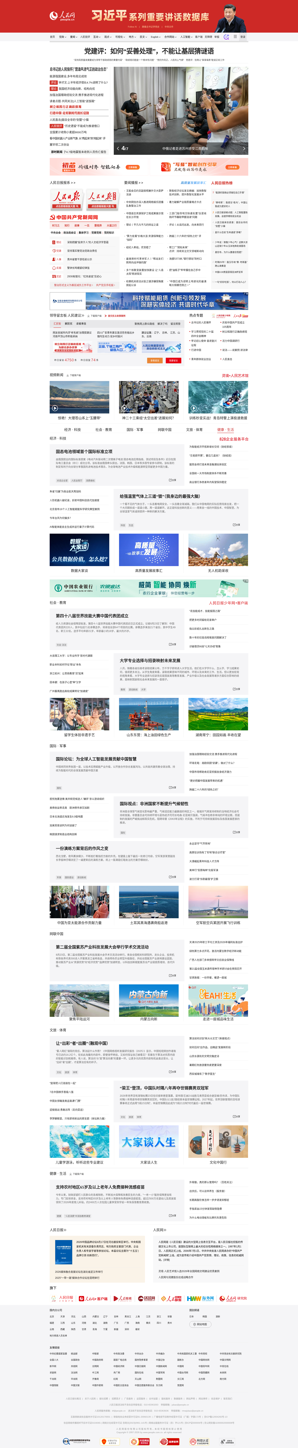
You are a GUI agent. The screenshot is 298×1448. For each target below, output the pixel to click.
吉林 (116, 1316)
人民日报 (56, 1230)
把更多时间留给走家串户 (203, 620)
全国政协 (75, 1360)
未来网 (223, 1372)
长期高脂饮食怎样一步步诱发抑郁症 (209, 1200)
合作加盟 (153, 1398)
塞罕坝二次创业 (59, 144)
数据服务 (178, 1398)
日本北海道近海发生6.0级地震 (66, 816)
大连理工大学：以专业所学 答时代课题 (71, 655)
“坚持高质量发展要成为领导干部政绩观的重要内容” (98, 60)
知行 (67, 225)
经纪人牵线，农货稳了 (138, 247)
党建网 (180, 1385)
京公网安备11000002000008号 (219, 1423)
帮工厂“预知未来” (178, 247)
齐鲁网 (95, 1379)
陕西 (73, 1329)
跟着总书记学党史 (150, 26)
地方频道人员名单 (58, 1335)
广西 (127, 1323)
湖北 (95, 1323)
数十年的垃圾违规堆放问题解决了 (208, 637)
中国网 (180, 1366)
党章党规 (96, 232)
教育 (62, 603)
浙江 (159, 1316)
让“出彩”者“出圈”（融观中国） (83, 1043)
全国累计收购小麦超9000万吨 (68, 132)
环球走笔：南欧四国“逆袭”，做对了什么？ (212, 763)
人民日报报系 (60, 183)
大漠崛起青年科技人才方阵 (204, 861)
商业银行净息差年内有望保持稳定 (208, 482)
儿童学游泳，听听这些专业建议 (79, 1162)
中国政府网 (97, 1360)
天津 (62, 1316)
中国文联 (75, 1385)
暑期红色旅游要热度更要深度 (205, 1065)
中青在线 (224, 1366)
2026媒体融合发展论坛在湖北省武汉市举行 (79, 1272)
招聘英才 (116, 1398)
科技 (123, 525)
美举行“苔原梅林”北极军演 (203, 870)
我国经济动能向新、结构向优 (77, 88)
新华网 (53, 1366)
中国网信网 (204, 1360)
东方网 (159, 1385)
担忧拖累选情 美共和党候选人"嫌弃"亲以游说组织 (77, 799)
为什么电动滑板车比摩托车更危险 (208, 1217)
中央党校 (203, 1353)
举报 (216, 37)
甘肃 (84, 1329)
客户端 (199, 37)
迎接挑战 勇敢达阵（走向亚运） (67, 1109)
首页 (52, 37)
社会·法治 (61, 645)
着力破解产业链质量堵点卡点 (185, 202)
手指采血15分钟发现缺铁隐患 (205, 1208)
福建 (52, 1323)
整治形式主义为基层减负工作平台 (72, 285)
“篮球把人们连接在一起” (63, 1083)
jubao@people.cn (180, 1404)
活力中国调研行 (231, 341)
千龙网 (53, 1379)
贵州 (169, 1323)
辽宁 (105, 1316)
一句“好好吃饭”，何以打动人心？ (231, 282)
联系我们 (228, 1398)
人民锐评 (85, 37)
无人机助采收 (218, 571)
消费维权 (90, 480)
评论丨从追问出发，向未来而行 (186, 224)
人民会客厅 (76, 480)
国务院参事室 (141, 1360)
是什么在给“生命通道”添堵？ (229, 232)
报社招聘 (103, 1398)
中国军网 (160, 1372)
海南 (137, 1323)
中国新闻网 (161, 1366)
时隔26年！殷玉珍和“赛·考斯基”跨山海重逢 (231, 264)
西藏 (62, 1329)
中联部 (95, 1353)
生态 (131, 525)
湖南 (105, 1323)
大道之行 (112, 225)
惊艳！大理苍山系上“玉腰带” (79, 418)
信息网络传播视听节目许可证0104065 (82, 1423)
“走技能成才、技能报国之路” (205, 611)
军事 (62, 746)
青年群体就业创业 (201, 359)
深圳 (127, 1329)
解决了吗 (162, 323)
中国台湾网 (182, 1372)
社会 (53, 603)
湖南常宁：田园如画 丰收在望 (218, 735)
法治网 (74, 1372)
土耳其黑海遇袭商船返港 (149, 923)
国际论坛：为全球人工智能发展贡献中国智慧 (96, 759)
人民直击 (55, 119)
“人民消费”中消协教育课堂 (77, 1216)
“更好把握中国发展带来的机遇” (206, 780)
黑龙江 (128, 1316)
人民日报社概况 (73, 1398)
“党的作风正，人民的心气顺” (170, 60)
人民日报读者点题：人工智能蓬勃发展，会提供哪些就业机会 (231, 214)
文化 (59, 1072)
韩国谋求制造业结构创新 (63, 834)
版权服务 (165, 1398)
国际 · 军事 (135, 430)
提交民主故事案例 (116, 316)
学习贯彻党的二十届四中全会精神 (202, 333)
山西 (84, 1316)
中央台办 (139, 1353)
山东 (73, 1323)
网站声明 (190, 1398)
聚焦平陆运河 (79, 1019)
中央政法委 (118, 1353)
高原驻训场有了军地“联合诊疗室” (207, 852)
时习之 (56, 225)
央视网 (74, 1366)
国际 (53, 746)
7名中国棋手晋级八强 (61, 1092)
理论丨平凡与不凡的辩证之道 (142, 224)
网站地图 (202, 1324)
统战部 (74, 1353)
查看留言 (155, 360)
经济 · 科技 (72, 430)
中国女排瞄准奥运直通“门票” (65, 1101)
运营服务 (141, 1398)
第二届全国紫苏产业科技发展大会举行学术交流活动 (102, 947)
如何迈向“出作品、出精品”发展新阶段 (210, 1047)
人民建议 (74, 315)
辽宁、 (158, 332)
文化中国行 (218, 1162)
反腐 (58, 268)
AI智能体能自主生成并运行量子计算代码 (72, 527)
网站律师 (203, 1398)
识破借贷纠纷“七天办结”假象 (205, 646)
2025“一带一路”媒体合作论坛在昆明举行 (77, 1278)
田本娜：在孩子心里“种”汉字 (65, 682)
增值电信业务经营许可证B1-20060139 (132, 1417)
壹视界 (98, 225)
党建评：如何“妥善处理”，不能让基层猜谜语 (149, 51)
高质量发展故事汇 (149, 571)
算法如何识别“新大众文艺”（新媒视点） (210, 1038)
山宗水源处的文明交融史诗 (204, 1056)
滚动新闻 (133, 689)
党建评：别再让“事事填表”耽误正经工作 (205, 60)
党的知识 (109, 232)
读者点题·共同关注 (61, 101)
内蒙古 (96, 1316)
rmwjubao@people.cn (192, 1410)
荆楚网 (159, 1379)
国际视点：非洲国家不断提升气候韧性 (154, 804)
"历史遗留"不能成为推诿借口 (82, 126)
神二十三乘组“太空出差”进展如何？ (149, 418)
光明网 (95, 1366)
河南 (84, 1323)
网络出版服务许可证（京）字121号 (166, 1423)
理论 (58, 242)
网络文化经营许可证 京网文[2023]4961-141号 (124, 1423)
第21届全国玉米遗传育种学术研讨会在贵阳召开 (215, 968)
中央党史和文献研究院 (231, 1353)
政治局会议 (69, 232)
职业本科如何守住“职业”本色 (65, 664)
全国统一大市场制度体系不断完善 (208, 473)
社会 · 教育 (103, 430)
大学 (143, 689)
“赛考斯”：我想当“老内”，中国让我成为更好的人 (231, 204)
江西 (62, 1323)
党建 (58, 251)
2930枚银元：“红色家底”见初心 (84, 276)
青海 (95, 1329)
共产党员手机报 (104, 285)
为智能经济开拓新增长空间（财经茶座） (211, 446)
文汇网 (180, 1379)
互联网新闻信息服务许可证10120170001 (90, 1417)
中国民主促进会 (121, 1385)
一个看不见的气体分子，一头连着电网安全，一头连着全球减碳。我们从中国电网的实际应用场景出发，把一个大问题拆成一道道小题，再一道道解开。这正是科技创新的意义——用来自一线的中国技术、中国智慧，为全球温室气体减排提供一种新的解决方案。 (179, 508)
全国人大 (54, 1360)
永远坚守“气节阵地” (200, 843)
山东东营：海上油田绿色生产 (149, 735)
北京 (52, 1316)
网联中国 (165, 430)
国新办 (180, 1360)
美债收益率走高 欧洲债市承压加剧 (69, 807)
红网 (115, 1379)
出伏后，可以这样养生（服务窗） (208, 1191)
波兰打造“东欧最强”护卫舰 (203, 879)
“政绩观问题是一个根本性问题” (140, 60)
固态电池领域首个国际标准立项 (84, 451)
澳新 (218, 1316)
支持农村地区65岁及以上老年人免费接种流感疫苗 (100, 1187)
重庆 (148, 1323)
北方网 (202, 1379)
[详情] (166, 1260)
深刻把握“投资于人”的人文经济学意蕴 (87, 242)
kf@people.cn (119, 1410)
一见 (86, 225)
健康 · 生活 (225, 430)
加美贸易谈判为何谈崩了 (63, 825)
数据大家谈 (79, 571)
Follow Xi (132, 26)
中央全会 (56, 232)
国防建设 (69, 877)
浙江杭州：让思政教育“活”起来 (67, 673)
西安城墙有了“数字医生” (202, 1074)
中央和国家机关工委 (187, 1353)
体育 (75, 1072)
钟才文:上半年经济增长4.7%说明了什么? (83, 82)
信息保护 (215, 1398)
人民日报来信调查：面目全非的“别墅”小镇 (231, 224)
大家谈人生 (148, 1162)
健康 (59, 1216)
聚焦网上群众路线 (144, 323)
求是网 (53, 1372)
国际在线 (139, 1372)
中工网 (95, 1372)
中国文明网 (225, 1360)
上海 (137, 1316)
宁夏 (105, 1329)
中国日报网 (140, 1366)
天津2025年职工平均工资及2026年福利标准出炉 (216, 942)
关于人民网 (90, 1398)
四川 (159, 1323)
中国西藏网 (204, 1372)
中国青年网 (204, 1366)
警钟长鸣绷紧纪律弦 (78, 268)
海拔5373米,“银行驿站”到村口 (185, 258)
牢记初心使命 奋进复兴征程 (204, 343)
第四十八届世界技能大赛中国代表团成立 (92, 616)
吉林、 (165, 332)
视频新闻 (56, 375)
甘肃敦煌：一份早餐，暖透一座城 (208, 977)
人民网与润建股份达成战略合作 (175, 1277)
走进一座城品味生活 (218, 1019)
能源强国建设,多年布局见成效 (68, 76)
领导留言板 (58, 315)
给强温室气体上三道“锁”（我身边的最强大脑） (161, 496)
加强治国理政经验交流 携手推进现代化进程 (77, 95)
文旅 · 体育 (194, 430)
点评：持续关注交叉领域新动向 (186, 251)
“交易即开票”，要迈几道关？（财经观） (211, 455)
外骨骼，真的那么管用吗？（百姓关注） (211, 1182)
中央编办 (160, 1353)
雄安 (137, 1329)
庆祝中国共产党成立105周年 (233, 324)
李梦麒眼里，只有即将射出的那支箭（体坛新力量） (78, 1118)
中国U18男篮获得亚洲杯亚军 (229, 272)
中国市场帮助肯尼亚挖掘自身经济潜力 (210, 772)
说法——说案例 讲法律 (235, 350)
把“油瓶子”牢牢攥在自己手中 (185, 270)
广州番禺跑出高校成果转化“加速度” (69, 691)
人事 (58, 259)
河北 (73, 1316)
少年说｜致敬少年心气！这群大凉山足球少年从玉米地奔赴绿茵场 (231, 244)
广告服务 (128, 1398)
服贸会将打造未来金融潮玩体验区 (208, 464)
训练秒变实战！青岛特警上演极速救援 (218, 418)
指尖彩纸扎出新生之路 (201, 628)
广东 (116, 1323)
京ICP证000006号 (193, 1423)
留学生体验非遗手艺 (79, 735)
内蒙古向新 (148, 1019)
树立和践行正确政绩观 (234, 331)
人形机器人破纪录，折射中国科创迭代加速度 (74, 500)
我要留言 (173, 360)
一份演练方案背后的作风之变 (82, 848)
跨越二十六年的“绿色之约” (183, 236)
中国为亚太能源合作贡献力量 (79, 923)
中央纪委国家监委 (58, 1353)
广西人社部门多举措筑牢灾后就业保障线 (211, 960)
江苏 (148, 1316)
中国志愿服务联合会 (144, 1385)
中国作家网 (97, 1385)
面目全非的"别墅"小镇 (75, 119)
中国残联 (54, 1385)
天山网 (138, 1379)
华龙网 (74, 1379)
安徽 (169, 1316)
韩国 (205, 1316)
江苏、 (173, 332)
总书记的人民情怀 (201, 322)
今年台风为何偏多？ (61, 518)
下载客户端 (96, 316)
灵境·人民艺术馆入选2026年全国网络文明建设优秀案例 (188, 1271)
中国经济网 (118, 1366)
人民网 (158, 1230)
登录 (242, 37)
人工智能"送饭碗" (84, 101)
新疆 (116, 1329)
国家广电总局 (119, 1360)
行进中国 (185, 148)
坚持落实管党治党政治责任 (82, 251)
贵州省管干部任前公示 (79, 259)
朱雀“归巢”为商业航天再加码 (65, 491)
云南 (149, 336)
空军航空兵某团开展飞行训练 (218, 923)
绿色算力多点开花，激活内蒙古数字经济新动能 (215, 951)
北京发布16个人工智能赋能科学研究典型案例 (75, 509)
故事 (76, 225)
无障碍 (208, 37)
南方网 (223, 1379)
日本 (191, 1316)
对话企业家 (62, 480)
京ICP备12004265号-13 (215, 1417)
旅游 (67, 1072)
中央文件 (169, 26)
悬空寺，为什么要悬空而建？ (229, 252)
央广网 (116, 1372)
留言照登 (176, 323)
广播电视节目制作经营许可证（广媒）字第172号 (177, 1417)
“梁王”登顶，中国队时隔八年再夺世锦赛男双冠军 (164, 1088)
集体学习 (84, 232)
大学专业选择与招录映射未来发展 (150, 660)
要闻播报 (131, 183)
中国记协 (160, 1360)
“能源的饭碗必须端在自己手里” (230, 192)
